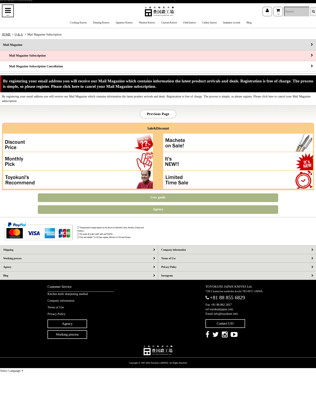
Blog (249, 22)
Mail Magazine (12, 44)
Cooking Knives (78, 22)
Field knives (189, 22)
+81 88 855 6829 (227, 297)
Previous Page (158, 114)
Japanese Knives (124, 22)
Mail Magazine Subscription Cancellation (33, 66)
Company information (173, 249)
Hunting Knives (101, 22)
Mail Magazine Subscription (24, 55)
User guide (158, 197)
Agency (158, 209)
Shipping (8, 249)
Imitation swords (231, 22)
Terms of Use (168, 258)
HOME (6, 34)
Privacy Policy (168, 266)
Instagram (167, 275)
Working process (12, 258)
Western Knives (147, 22)
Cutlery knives (209, 22)
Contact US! (225, 323)
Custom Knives (169, 22)
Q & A (19, 34)
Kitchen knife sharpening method (68, 294)
